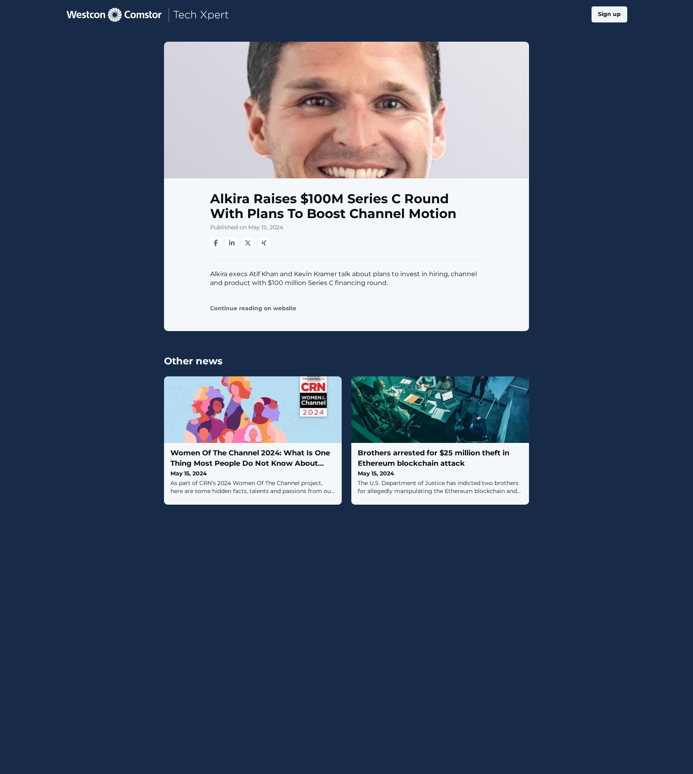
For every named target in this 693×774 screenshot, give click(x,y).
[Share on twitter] (247, 243)
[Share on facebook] (215, 243)
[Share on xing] (264, 243)
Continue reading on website (253, 308)
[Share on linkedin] (231, 243)
